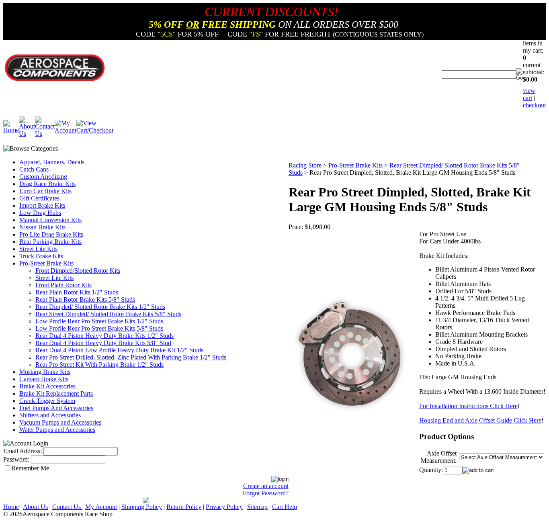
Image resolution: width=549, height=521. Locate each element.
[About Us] (27, 133)
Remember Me (30, 468)
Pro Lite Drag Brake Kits (51, 234)
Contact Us (67, 506)
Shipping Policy (141, 506)
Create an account (266, 485)
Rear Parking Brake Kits (50, 241)
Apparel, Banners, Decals (51, 162)
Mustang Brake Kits (44, 371)
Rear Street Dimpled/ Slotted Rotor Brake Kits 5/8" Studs (108, 314)
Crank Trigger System (47, 400)
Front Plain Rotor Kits (63, 285)
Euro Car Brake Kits (45, 191)
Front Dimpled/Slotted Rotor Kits (77, 270)
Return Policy (183, 506)
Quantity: (431, 469)
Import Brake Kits (42, 205)
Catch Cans (34, 169)
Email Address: (22, 450)
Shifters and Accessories (50, 415)
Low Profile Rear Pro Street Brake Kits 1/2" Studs (99, 321)
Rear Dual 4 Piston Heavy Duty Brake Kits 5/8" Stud (103, 342)
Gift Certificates (39, 198)
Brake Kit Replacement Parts (56, 393)
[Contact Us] (45, 133)
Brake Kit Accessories (47, 386)
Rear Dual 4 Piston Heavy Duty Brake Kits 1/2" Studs (104, 335)
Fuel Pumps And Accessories (56, 408)
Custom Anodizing (43, 176)
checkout (534, 105)
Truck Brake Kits (41, 256)
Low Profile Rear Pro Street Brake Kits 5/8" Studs (99, 328)
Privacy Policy (224, 506)
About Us (35, 506)
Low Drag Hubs (40, 212)
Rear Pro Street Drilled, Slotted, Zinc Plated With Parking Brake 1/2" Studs (130, 357)
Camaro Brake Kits (43, 379)
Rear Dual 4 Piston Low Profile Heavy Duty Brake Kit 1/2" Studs (119, 350)
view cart (529, 94)
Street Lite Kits (38, 248)
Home (11, 506)
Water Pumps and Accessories (57, 429)
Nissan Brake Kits (42, 227)
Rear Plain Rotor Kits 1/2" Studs (76, 292)
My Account (101, 506)
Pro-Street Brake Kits (46, 263)
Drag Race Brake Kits (47, 183)
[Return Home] (11, 130)
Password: (16, 459)
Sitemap (257, 506)
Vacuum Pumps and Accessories (60, 422)
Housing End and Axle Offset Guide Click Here (480, 420)
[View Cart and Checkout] (94, 130)
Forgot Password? (266, 493)
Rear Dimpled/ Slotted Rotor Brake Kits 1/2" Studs (100, 306)
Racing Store (305, 165)
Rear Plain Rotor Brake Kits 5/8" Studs (85, 299)
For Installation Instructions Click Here (468, 405)
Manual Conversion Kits (50, 220)
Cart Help (284, 506)
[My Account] (65, 130)
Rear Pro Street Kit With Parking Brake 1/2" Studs (99, 364)
